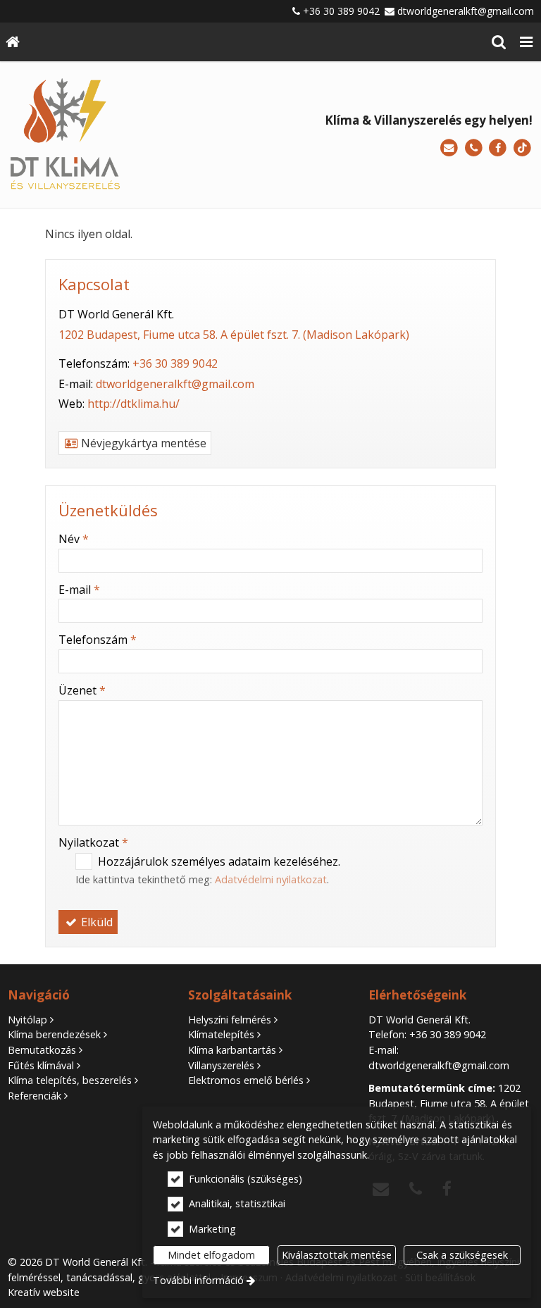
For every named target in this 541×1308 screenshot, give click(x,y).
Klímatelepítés (221, 1034)
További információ (198, 1280)
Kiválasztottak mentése (337, 1255)
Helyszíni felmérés (229, 1019)
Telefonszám (97, 639)
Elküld (95, 922)
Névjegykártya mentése (142, 443)
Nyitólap (27, 1019)
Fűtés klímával (41, 1065)
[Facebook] (497, 148)
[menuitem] (12, 42)
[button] (526, 42)
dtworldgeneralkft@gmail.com (465, 11)
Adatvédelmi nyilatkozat (271, 879)
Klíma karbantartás (232, 1050)
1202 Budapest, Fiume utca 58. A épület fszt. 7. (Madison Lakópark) (233, 334)
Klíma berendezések (54, 1034)
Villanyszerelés (221, 1065)
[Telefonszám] (474, 148)
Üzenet (82, 690)
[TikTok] (522, 148)
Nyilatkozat (93, 842)
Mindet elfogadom (211, 1255)
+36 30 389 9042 (341, 11)
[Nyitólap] (12, 42)
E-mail (79, 589)
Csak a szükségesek (462, 1255)
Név (73, 539)
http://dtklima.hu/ (133, 403)
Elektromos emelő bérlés (246, 1080)
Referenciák (34, 1095)
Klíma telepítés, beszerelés (70, 1080)
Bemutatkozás (42, 1050)
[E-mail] (449, 148)
